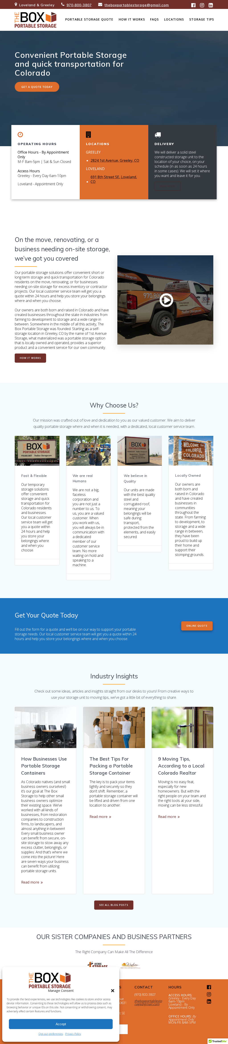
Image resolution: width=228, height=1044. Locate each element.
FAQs (154, 19)
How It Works (132, 19)
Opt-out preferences (51, 1034)
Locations (174, 19)
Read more (30, 882)
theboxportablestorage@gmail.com (136, 5)
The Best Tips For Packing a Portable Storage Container (111, 766)
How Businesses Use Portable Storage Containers (44, 766)
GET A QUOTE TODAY (37, 87)
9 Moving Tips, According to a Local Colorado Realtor (181, 766)
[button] (112, 990)
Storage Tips (201, 19)
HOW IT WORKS (30, 358)
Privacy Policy (73, 1034)
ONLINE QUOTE (197, 625)
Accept (61, 1024)
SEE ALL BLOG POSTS (113, 905)
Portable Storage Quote (89, 19)
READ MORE (168, 186)
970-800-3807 (79, 5)
